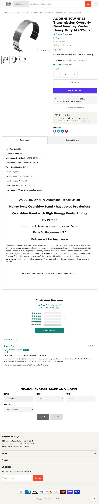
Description (24, 140)
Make (6, 394)
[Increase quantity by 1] (74, 74)
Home (4, 12)
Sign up (38, 478)
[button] (59, 34)
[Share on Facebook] (54, 131)
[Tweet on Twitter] (58, 131)
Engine (7, 405)
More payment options (75, 107)
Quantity (56, 69)
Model (38, 394)
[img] (9, 346)
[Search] (88, 4)
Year (68, 394)
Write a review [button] (49, 330)
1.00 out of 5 (56, 305)
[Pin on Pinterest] (66, 131)
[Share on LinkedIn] (62, 131)
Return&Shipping (72, 140)
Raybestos (60, 38)
